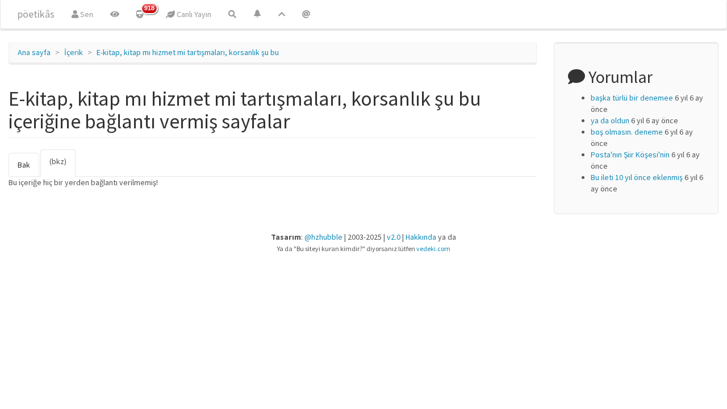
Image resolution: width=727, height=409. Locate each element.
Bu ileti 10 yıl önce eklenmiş (637, 177)
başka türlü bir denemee (632, 98)
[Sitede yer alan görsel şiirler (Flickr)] (115, 14)
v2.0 (393, 237)
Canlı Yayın (193, 14)
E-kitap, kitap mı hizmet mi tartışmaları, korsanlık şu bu (188, 52)
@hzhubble (323, 237)
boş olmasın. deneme (627, 132)
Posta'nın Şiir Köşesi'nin (630, 154)
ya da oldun (610, 120)
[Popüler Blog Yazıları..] (282, 14)
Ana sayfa (34, 52)
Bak (24, 165)
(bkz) (62, 166)
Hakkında (421, 237)
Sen (85, 14)
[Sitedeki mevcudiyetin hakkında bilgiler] (306, 14)
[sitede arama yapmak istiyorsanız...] (232, 14)
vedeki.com (433, 248)
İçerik (73, 52)
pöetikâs (36, 13)
